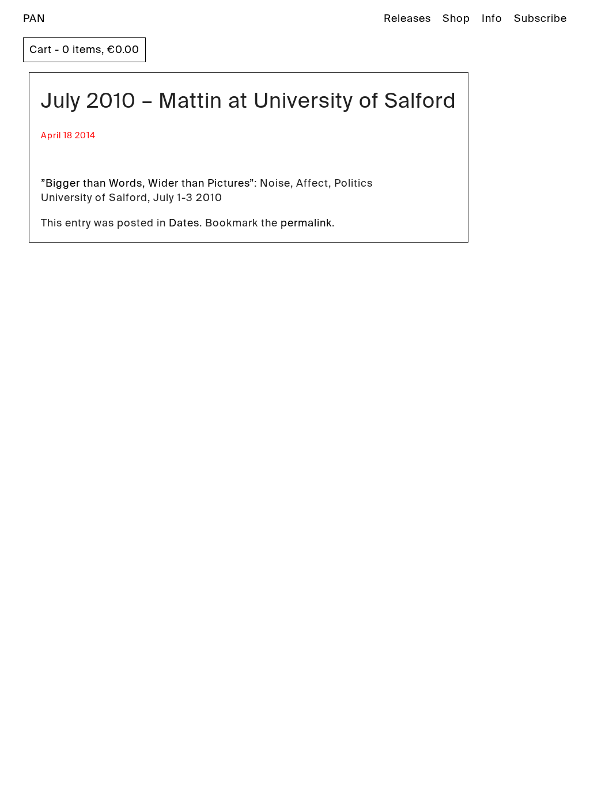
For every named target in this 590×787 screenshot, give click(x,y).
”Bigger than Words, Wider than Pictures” (147, 183)
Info (492, 18)
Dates (184, 223)
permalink (306, 223)
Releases (407, 18)
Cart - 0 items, (84, 49)
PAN (34, 18)
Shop (456, 18)
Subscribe (540, 18)
